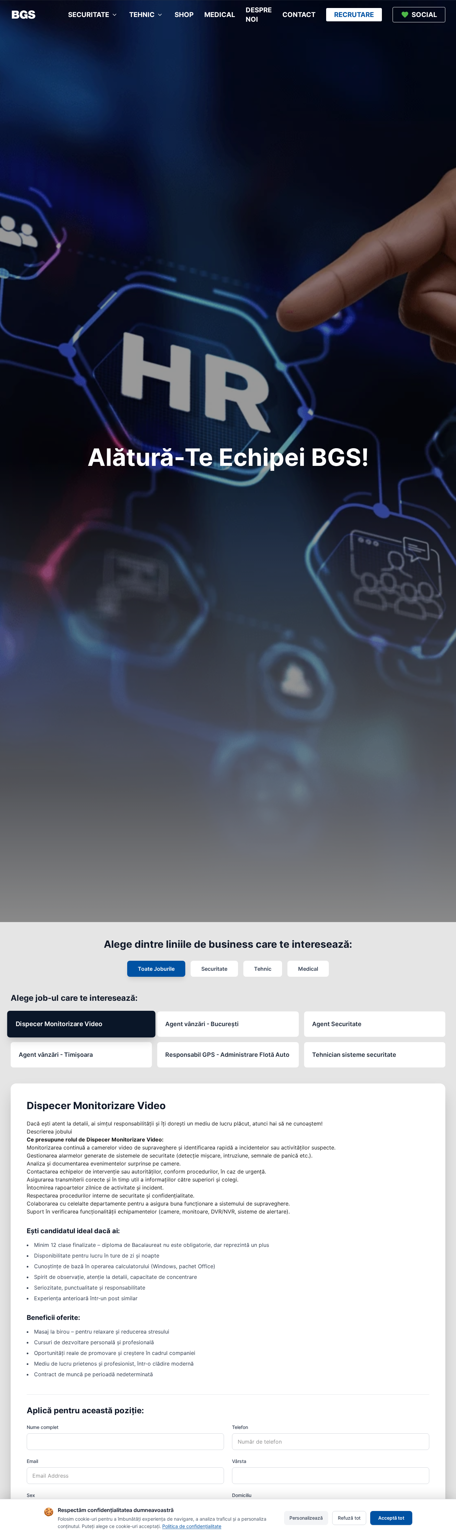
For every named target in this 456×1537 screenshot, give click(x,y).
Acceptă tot (391, 1518)
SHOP (184, 15)
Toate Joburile (156, 968)
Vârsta (239, 1461)
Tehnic (262, 968)
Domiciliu (241, 1495)
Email (32, 1461)
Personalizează (306, 1518)
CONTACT (298, 15)
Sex (31, 1495)
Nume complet (42, 1427)
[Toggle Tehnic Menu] (160, 15)
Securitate (214, 968)
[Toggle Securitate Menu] (114, 15)
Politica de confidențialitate (191, 1526)
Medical (308, 968)
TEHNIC (142, 15)
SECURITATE (88, 15)
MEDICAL (219, 15)
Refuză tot (349, 1518)
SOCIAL (424, 15)
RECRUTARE (354, 15)
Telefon (240, 1427)
